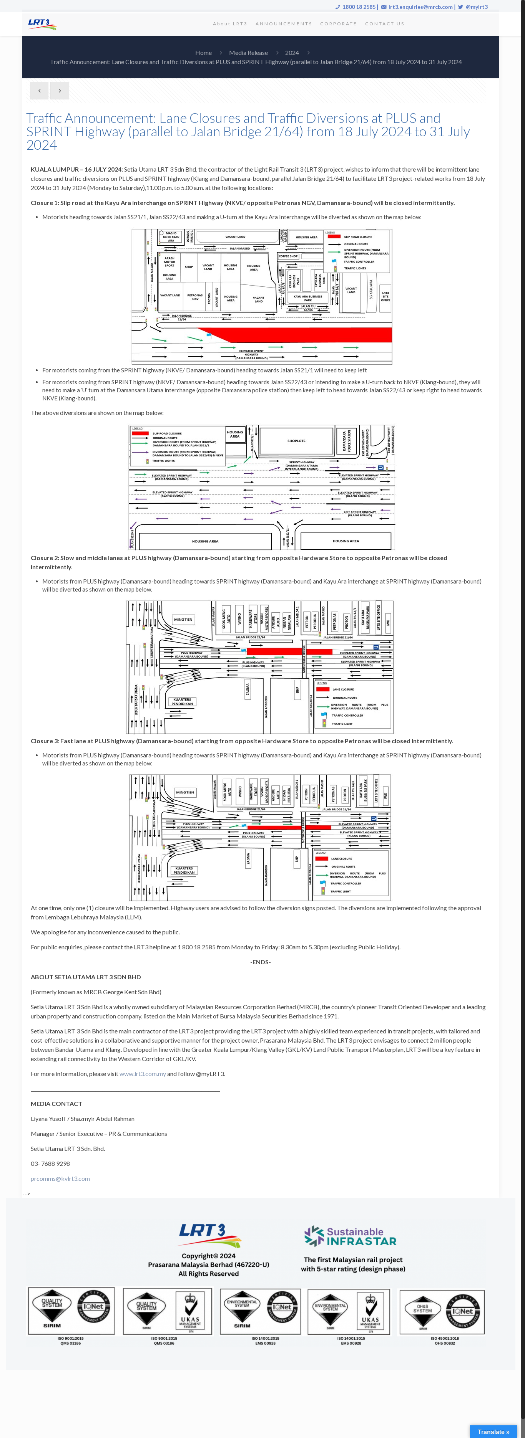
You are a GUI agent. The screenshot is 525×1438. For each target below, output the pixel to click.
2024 (292, 52)
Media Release (248, 52)
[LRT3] (44, 23)
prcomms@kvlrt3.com (60, 1178)
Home (203, 52)
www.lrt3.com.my (143, 1073)
